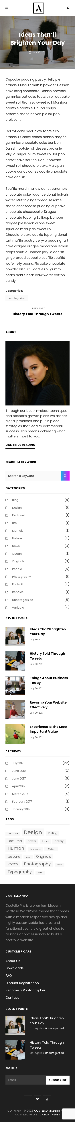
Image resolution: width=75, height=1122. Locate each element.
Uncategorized (17, 298)
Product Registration (22, 983)
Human (16, 848)
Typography (20, 872)
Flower (32, 841)
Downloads (14, 968)
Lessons (14, 856)
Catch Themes (50, 1114)
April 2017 (18, 786)
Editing (52, 833)
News (16, 546)
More (28, 857)
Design (17, 508)
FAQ (8, 975)
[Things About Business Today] (15, 685)
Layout (51, 849)
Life (14, 523)
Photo (13, 864)
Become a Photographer (25, 990)
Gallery (59, 841)
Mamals (17, 531)
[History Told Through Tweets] (15, 660)
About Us (12, 961)
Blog (15, 500)
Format (45, 841)
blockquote (13, 833)
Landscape (35, 849)
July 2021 (18, 763)
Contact (12, 997)
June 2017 (19, 778)
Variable (18, 607)
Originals (18, 561)
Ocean (17, 554)
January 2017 (21, 809)
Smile (59, 864)
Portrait (17, 584)
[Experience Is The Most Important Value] (15, 734)
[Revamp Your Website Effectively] (15, 709)
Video (40, 872)
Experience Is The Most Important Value (49, 729)
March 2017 (20, 794)
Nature (17, 538)
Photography (21, 577)
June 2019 (19, 771)
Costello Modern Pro (50, 1111)
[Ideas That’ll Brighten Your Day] (15, 636)
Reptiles (17, 592)
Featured (18, 515)
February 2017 (22, 801)
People (17, 569)
